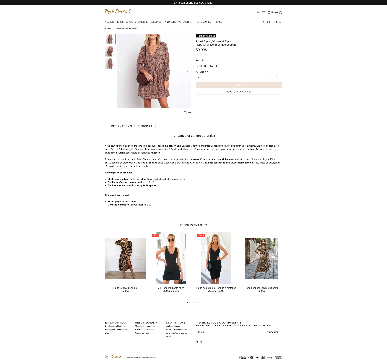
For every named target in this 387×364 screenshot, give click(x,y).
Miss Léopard (118, 12)
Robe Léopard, (204, 41)
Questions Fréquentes (145, 326)
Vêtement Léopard (222, 41)
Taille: (200, 60)
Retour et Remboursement (177, 329)
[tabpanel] (125, 265)
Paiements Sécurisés (144, 329)
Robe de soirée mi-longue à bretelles (216, 288)
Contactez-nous (142, 333)
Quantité (202, 72)
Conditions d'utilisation (115, 326)
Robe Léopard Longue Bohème (261, 288)
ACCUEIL (108, 28)
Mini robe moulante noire (171, 288)
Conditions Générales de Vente (176, 335)
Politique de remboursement (117, 329)
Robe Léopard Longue (125, 288)
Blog (107, 333)
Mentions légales (173, 326)
